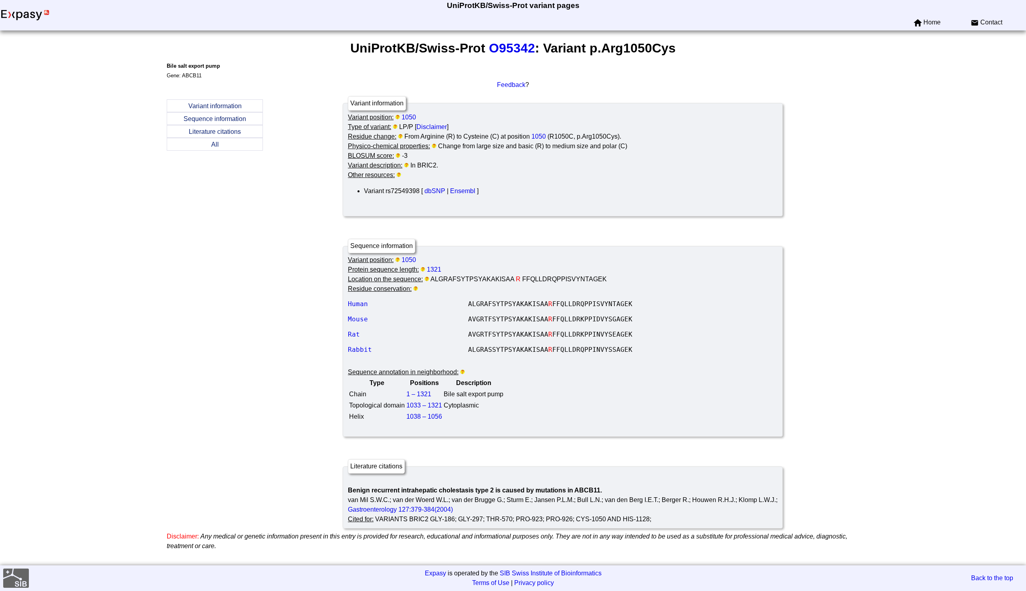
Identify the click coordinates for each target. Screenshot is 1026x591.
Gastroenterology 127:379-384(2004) (400, 509)
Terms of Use (490, 582)
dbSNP (434, 191)
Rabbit (408, 349)
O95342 (512, 48)
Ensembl (462, 191)
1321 (434, 269)
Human (408, 304)
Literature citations (215, 131)
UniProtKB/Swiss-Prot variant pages (513, 5)
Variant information (215, 106)
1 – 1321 (418, 394)
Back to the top (992, 578)
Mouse (408, 319)
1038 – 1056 (424, 416)
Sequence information (215, 118)
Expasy (435, 573)
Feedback (511, 84)
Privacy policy (534, 582)
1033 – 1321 (424, 405)
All (215, 144)
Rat (408, 334)
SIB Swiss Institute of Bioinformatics (551, 573)
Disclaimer (431, 126)
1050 (409, 117)
